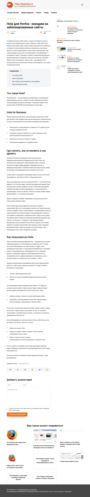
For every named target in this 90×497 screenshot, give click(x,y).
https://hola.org (24, 165)
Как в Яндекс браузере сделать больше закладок (45, 477)
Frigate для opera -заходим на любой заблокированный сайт (74, 70)
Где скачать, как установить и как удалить (26, 81)
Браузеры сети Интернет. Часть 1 (68, 21)
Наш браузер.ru (24, 3)
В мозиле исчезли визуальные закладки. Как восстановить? (74, 59)
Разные (54, 13)
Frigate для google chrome (69, 461)
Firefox (38, 13)
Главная (9, 18)
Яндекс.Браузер (27, 13)
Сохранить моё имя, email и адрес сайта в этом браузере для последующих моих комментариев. (29, 409)
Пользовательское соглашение (27, 489)
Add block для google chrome (74, 50)
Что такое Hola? (17, 75)
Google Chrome (13, 13)
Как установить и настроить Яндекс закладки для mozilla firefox (70, 444)
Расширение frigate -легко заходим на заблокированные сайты (45, 460)
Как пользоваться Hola (19, 84)
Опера (46, 13)
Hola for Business (17, 78)
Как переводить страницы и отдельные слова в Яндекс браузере (75, 30)
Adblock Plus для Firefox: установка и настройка (15, 466)
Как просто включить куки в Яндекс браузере (68, 41)
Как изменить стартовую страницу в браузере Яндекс (18, 477)
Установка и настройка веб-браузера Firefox (16, 443)
